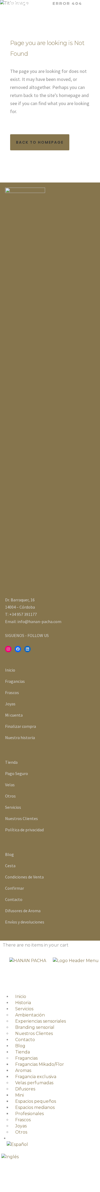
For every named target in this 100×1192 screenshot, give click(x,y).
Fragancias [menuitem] (26, 1058)
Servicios (13, 807)
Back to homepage (39, 142)
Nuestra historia (20, 737)
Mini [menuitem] (19, 1095)
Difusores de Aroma (23, 910)
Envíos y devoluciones (24, 922)
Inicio (10, 670)
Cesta (10, 865)
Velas (10, 784)
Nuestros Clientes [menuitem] (34, 1033)
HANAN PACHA (28, 3)
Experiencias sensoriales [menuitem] (40, 1021)
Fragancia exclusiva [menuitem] (35, 1076)
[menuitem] (53, 1144)
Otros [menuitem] (21, 1132)
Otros (10, 796)
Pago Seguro (16, 773)
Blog (9, 854)
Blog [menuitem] (20, 1045)
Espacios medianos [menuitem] (35, 1107)
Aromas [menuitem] (23, 1070)
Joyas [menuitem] (21, 1125)
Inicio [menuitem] (20, 996)
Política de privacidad (24, 829)
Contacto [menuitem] (25, 1039)
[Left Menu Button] (1, 982)
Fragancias (15, 681)
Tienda (11, 762)
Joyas (10, 703)
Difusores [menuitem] (25, 1089)
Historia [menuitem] (23, 1002)
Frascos (12, 692)
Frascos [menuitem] (23, 1119)
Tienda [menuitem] (22, 1052)
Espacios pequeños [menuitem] (35, 1101)
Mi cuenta (14, 715)
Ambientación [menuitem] (30, 1015)
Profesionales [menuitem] (29, 1113)
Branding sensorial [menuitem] (34, 1027)
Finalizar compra (20, 726)
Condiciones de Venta (24, 877)
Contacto (13, 899)
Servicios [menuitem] (24, 1008)
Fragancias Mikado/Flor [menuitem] (39, 1064)
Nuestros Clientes (21, 818)
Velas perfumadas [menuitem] (34, 1082)
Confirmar (14, 888)
